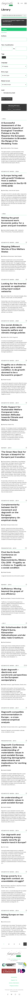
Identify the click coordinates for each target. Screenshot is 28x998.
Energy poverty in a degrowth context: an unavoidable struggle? (12, 878)
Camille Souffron (7, 148)
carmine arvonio (6, 921)
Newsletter (14, 977)
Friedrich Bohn (4, 463)
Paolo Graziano (18, 256)
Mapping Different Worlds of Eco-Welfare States (13, 249)
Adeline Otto (6, 337)
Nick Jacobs (19, 468)
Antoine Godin (9, 297)
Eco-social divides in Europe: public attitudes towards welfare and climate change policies (13, 329)
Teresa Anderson (7, 461)
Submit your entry (6, 24)
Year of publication (17, 109)
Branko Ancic (23, 684)
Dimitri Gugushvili (13, 337)
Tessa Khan (7, 469)
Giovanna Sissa (9, 475)
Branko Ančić (14, 525)
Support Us (14, 980)
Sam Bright (11, 463)
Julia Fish (21, 466)
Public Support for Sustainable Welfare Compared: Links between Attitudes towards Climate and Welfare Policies (12, 413)
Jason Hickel (13, 468)
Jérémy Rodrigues (9, 474)
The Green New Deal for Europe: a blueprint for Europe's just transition (13, 454)
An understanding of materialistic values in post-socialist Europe (12, 800)
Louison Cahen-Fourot (8, 296)
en (21, 3)
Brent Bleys (5, 190)
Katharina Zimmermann (8, 256)
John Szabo (5, 847)
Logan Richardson (15, 684)
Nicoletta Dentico (10, 464)
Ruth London (18, 471)
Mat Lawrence (13, 469)
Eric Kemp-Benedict (17, 297)
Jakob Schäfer (17, 474)
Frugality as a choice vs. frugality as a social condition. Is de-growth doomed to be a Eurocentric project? (13, 369)
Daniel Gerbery (6, 885)
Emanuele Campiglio (18, 296)
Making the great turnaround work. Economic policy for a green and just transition (14, 222)
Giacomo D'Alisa (18, 463)
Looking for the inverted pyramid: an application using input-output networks (13, 287)
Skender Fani (15, 466)
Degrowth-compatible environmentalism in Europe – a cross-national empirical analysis (12, 717)
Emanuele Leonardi (10, 471)
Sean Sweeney (4, 477)
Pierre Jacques (14, 148)
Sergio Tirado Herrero (10, 887)
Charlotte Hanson (5, 468)
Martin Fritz (11, 424)
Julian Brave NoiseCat (17, 472)
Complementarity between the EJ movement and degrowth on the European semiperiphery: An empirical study (10, 512)
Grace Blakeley (21, 461)
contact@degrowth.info (15, 959)
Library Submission (14, 983)
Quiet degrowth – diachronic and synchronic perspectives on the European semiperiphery (14, 674)
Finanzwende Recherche (17, 231)
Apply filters (6, 99)
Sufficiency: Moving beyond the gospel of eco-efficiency (12, 591)
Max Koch (5, 424)
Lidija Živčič (13, 885)
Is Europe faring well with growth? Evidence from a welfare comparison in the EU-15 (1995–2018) (13, 180)
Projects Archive (14, 985)
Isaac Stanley (17, 475)
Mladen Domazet (7, 525)
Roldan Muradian (7, 379)
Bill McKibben (8, 472)
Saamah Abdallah (7, 770)
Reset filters (4, 32)
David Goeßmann (7, 642)
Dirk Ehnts (9, 466)
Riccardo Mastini (7, 598)
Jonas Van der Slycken (14, 190)
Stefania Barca (14, 461)
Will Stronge (23, 475)
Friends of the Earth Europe (17, 598)
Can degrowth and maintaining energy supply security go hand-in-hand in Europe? (13, 838)
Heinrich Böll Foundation (9, 230)
